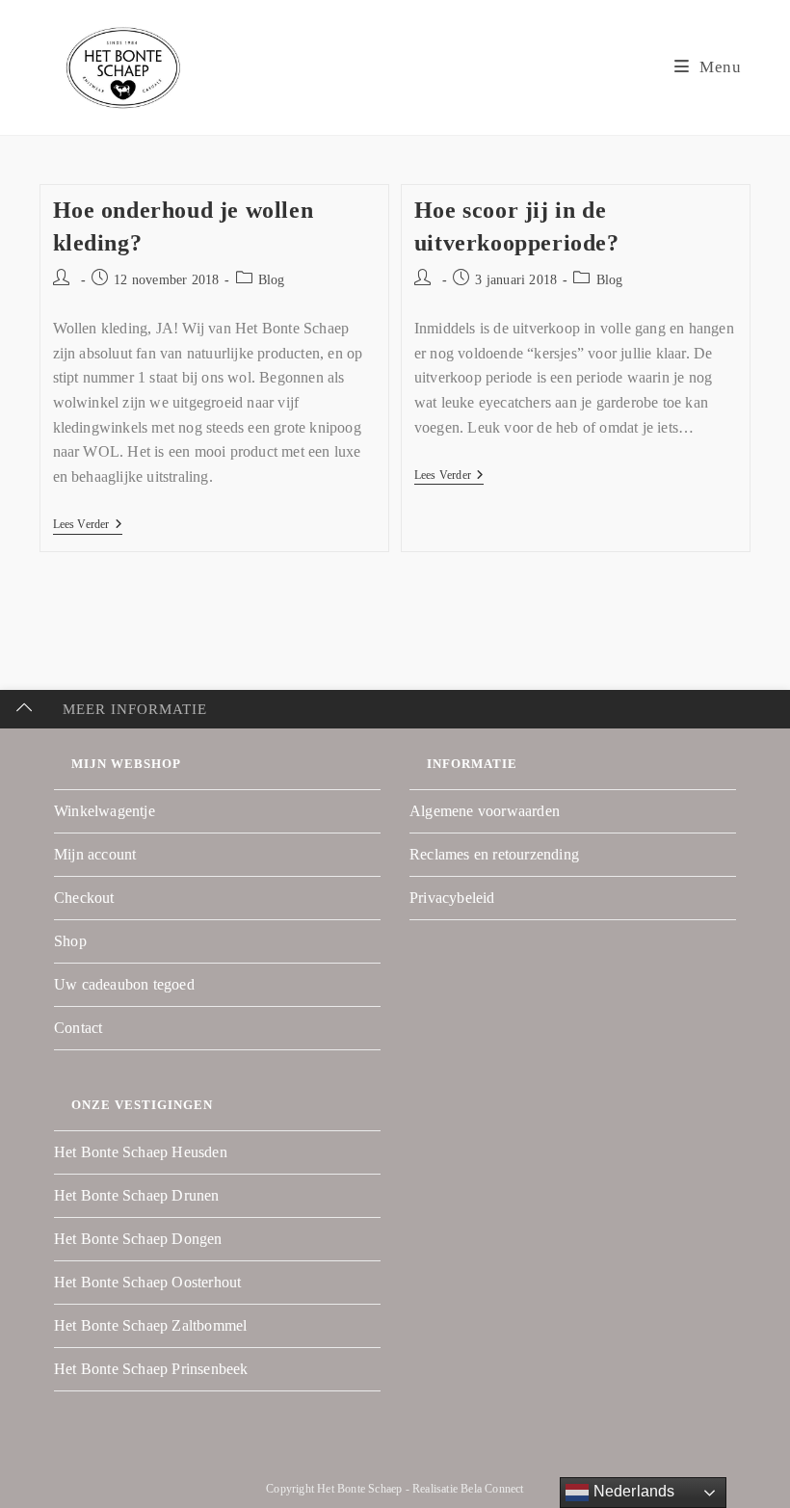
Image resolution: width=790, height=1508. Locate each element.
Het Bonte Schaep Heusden (140, 1152)
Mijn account (95, 854)
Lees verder (87, 524)
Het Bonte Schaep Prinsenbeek (151, 1369)
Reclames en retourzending (494, 854)
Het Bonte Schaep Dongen (138, 1238)
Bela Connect (492, 1488)
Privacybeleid (452, 897)
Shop (70, 941)
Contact (78, 1027)
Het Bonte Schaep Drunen (137, 1195)
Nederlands (631, 1491)
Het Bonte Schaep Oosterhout (147, 1282)
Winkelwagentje (104, 811)
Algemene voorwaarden (484, 811)
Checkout (84, 897)
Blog (271, 280)
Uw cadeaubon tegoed (124, 984)
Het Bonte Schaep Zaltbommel (150, 1325)
